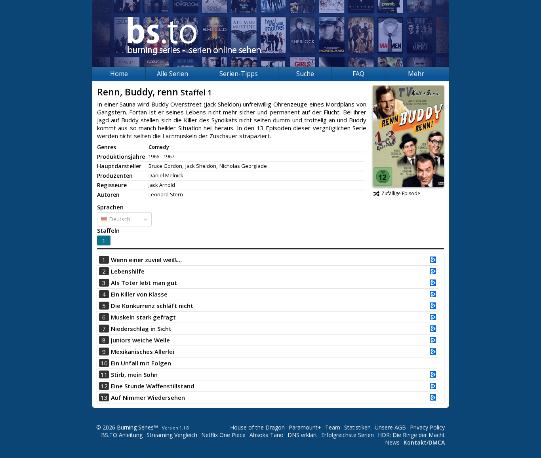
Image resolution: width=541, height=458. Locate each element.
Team (332, 427)
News (392, 442)
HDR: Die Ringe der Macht (411, 435)
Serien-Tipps (238, 73)
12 (104, 386)
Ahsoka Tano (267, 435)
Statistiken (357, 427)
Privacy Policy (427, 427)
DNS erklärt (302, 435)
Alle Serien (172, 73)
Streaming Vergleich (172, 435)
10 (104, 363)
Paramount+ (305, 427)
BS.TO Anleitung (122, 435)
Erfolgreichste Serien (347, 435)
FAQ (358, 73)
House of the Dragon (257, 427)
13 (104, 397)
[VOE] (433, 260)
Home (119, 73)
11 (104, 374)
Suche (305, 73)
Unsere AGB (390, 427)
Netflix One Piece (223, 435)
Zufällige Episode (400, 193)
